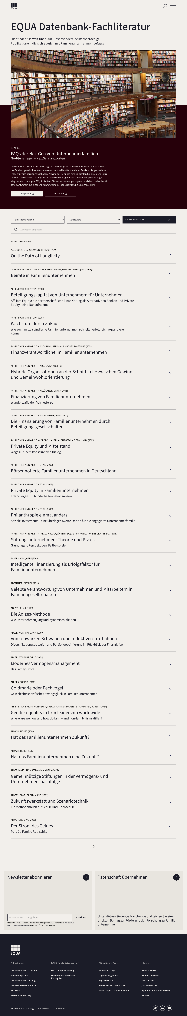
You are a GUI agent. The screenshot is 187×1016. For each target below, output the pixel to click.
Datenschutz (58, 1009)
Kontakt (146, 995)
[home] (14, 6)
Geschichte (148, 980)
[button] (173, 6)
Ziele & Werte (149, 970)
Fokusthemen (18, 963)
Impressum (43, 1009)
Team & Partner (150, 975)
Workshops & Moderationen (114, 990)
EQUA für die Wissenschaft (65, 963)
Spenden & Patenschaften (156, 990)
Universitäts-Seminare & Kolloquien (64, 977)
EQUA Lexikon (106, 980)
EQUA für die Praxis (109, 963)
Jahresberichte (149, 985)
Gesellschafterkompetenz (24, 985)
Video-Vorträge (107, 970)
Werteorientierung (21, 995)
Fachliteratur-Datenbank (112, 985)
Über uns (146, 963)
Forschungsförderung (62, 970)
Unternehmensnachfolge (24, 970)
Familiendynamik (19, 975)
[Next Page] (112, 846)
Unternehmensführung (23, 980)
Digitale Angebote (108, 975)
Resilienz (15, 990)
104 (103, 846)
